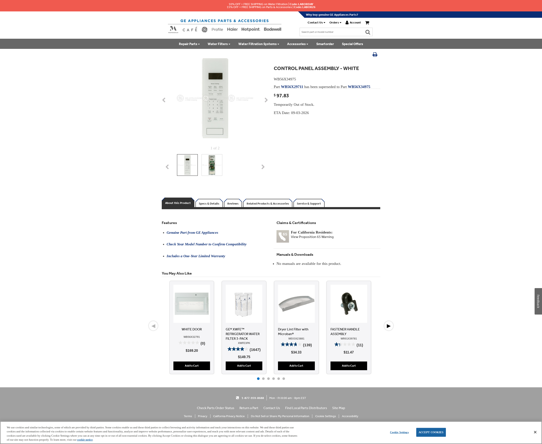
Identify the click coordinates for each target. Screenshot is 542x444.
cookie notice (85, 439)
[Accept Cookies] (535, 432)
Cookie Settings (399, 432)
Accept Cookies (431, 432)
